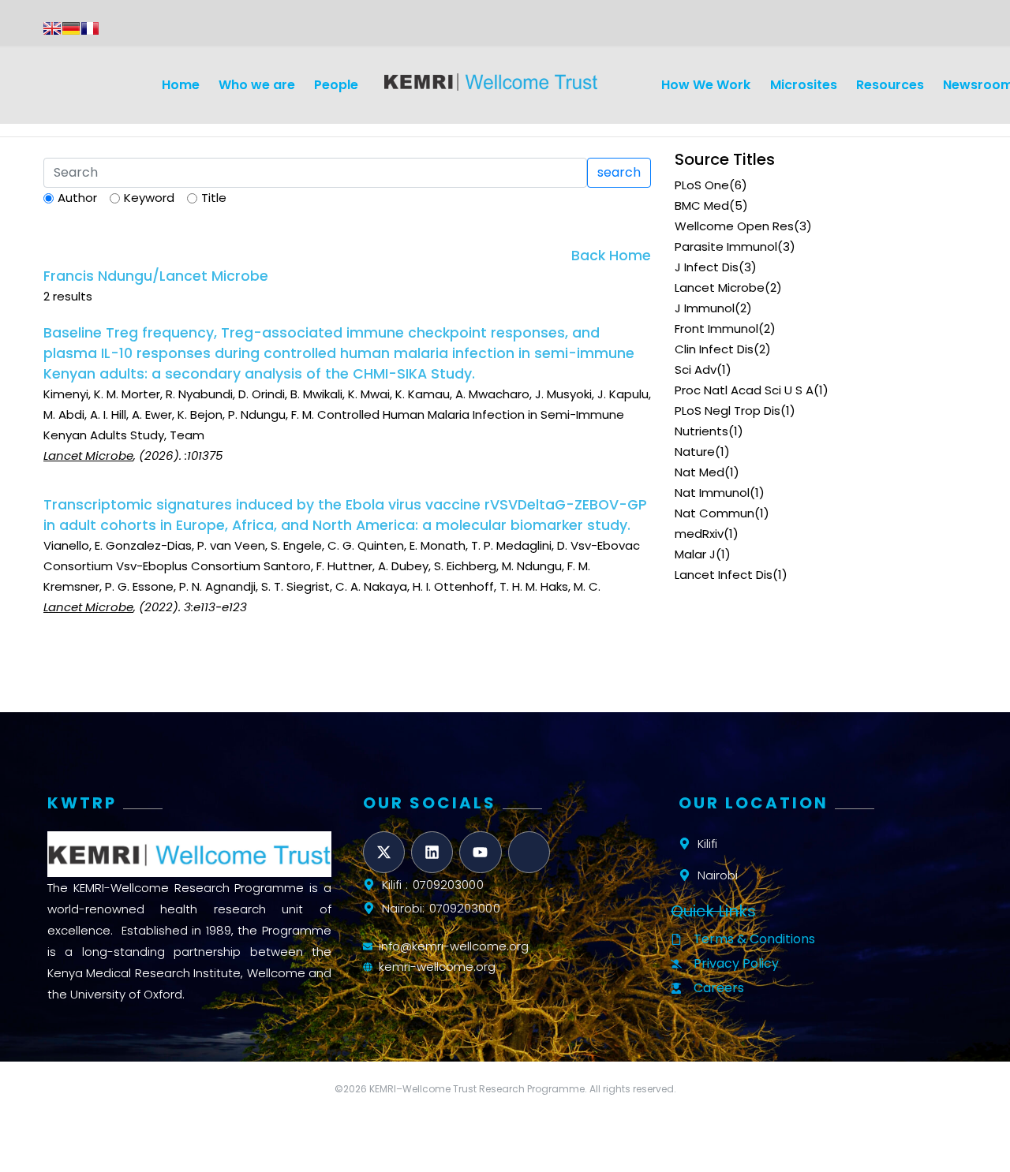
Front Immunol (716, 328)
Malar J (695, 554)
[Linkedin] (432, 852)
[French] (90, 28)
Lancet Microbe (720, 287)
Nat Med (699, 472)
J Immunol (705, 308)
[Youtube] (480, 852)
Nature (695, 451)
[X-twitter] (384, 852)
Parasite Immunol (726, 246)
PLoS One (702, 185)
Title (213, 197)
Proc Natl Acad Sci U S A (744, 390)
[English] (52, 28)
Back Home (611, 255)
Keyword (149, 197)
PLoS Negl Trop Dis (727, 410)
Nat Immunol (712, 492)
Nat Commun (714, 513)
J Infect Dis (707, 267)
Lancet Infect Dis (723, 574)
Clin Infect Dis (714, 349)
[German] (71, 28)
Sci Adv (695, 369)
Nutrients (701, 431)
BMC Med (702, 205)
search (619, 172)
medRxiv (699, 533)
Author (77, 197)
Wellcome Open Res (734, 226)
